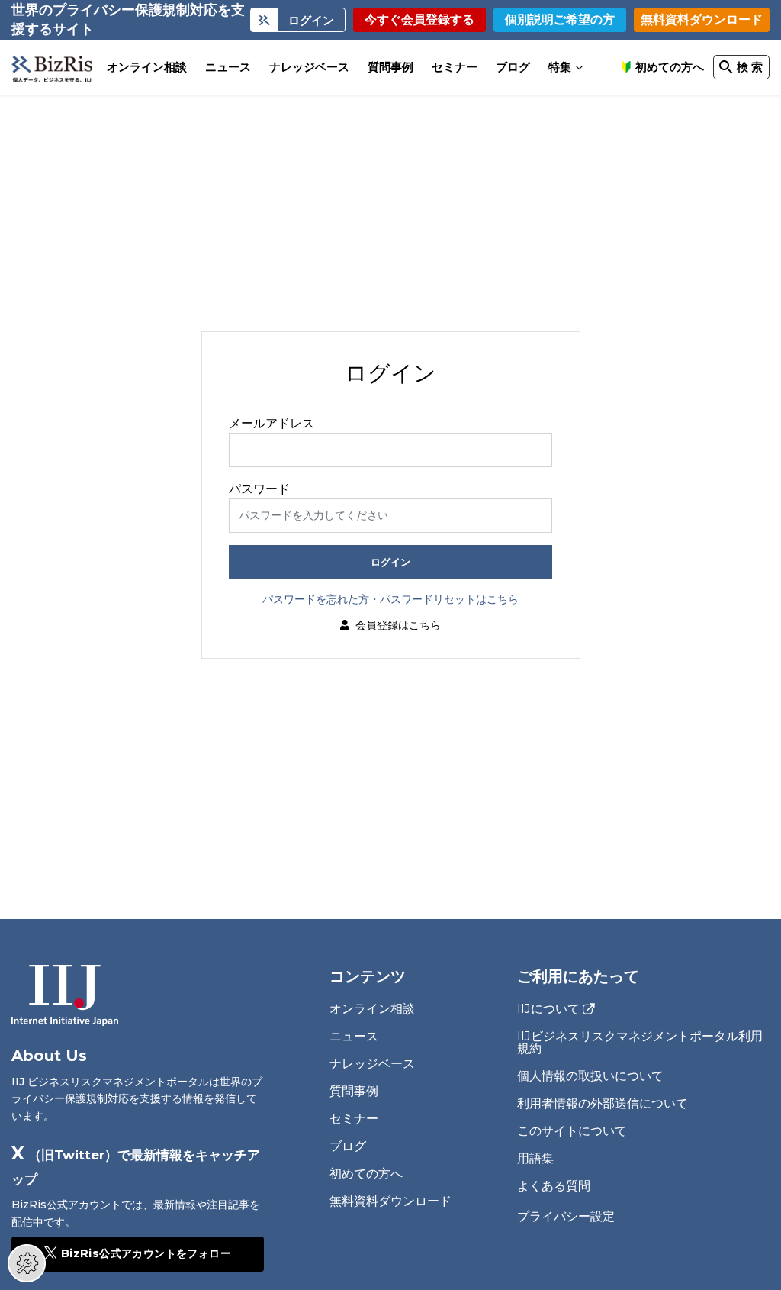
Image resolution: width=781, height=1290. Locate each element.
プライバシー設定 (566, 1217)
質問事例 (390, 67)
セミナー (454, 67)
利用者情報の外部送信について (602, 1103)
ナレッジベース (309, 67)
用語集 (535, 1158)
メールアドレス (271, 423)
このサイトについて (572, 1131)
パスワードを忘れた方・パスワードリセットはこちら (390, 599)
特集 (559, 67)
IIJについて (548, 1009)
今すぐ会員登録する (419, 19)
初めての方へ (669, 67)
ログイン (390, 562)
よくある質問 (553, 1186)
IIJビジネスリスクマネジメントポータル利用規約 (640, 1042)
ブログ (513, 67)
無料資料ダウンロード (702, 19)
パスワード (259, 489)
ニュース (228, 67)
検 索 (750, 67)
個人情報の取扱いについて (590, 1076)
